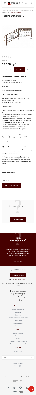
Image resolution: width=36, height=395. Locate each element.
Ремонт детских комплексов (18, 341)
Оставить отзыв (13, 185)
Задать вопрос (18, 261)
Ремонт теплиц (18, 333)
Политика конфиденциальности (18, 317)
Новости (18, 312)
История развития (18, 309)
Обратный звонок (18, 275)
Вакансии (18, 315)
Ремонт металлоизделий (18, 344)
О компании (18, 306)
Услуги (18, 329)
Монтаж (18, 338)
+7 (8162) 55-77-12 (19, 270)
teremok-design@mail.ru (19, 279)
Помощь (18, 347)
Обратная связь (18, 219)
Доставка (18, 336)
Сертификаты (18, 320)
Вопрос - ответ (18, 351)
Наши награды (18, 323)
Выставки (18, 326)
